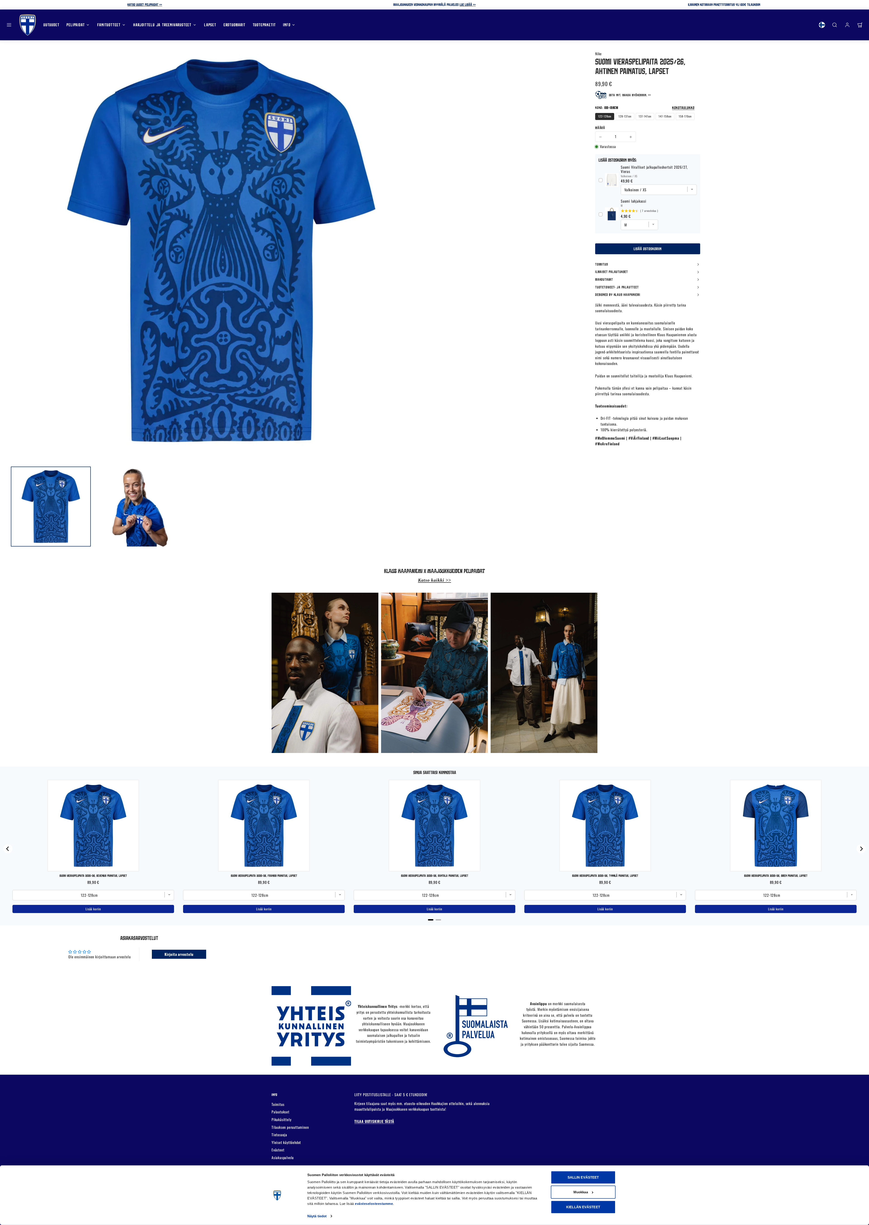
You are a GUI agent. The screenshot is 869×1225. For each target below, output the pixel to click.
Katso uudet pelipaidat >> (144, 4)
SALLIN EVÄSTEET (583, 1177)
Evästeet (278, 1150)
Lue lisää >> (468, 4)
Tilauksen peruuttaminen (290, 1127)
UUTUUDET (51, 24)
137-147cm (645, 116)
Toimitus (278, 1104)
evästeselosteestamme (374, 1204)
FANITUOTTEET (109, 24)
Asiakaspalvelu (283, 1157)
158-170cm (685, 116)
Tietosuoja (279, 1134)
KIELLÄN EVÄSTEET (583, 1207)
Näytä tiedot (317, 1216)
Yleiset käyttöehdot (286, 1142)
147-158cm (665, 116)
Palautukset (280, 1112)
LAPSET (210, 24)
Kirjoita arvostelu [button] (179, 954)
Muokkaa (580, 1192)
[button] (9, 24)
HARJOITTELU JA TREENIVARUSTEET (162, 24)
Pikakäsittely (281, 1119)
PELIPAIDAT (76, 24)
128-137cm (624, 116)
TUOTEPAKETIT (264, 24)
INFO (286, 24)
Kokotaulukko (683, 107)
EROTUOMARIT (235, 24)
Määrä (600, 127)
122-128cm (604, 116)
